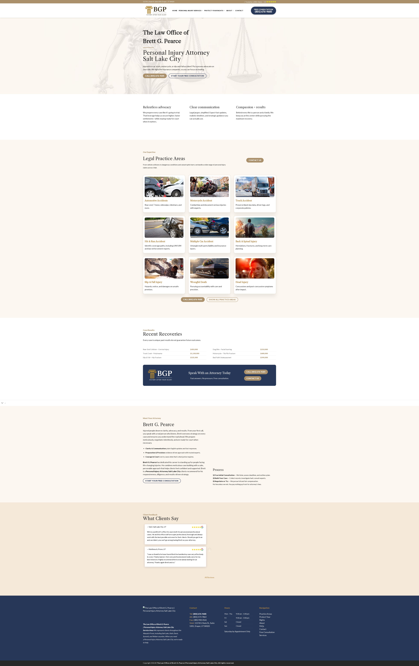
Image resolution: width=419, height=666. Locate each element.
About (229, 10)
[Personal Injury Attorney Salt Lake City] (156, 10)
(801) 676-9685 (198, 614)
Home (174, 10)
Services (263, 635)
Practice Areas (265, 614)
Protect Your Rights (213, 10)
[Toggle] (2, 403)
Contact (239, 10)
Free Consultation (267, 632)
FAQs (261, 626)
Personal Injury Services (190, 10)
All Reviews (209, 577)
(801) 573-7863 (199, 617)
